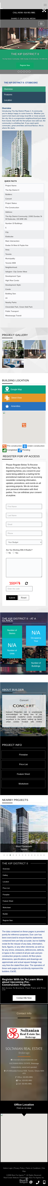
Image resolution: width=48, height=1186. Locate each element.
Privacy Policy (19, 1168)
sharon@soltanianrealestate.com (25, 1060)
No (10, 553)
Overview (8, 89)
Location (8, 100)
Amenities (15, 406)
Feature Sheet (23, 774)
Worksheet (23, 784)
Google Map (16, 389)
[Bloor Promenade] (24, 828)
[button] (24, 425)
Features (8, 94)
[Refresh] (26, 583)
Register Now (25, 65)
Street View (16, 398)
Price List (23, 764)
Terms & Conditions (33, 1168)
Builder (5, 914)
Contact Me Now (24, 998)
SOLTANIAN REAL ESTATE (24, 1063)
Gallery (5, 875)
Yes (16, 553)
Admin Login (7, 1168)
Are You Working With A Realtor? (19, 550)
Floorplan (23, 755)
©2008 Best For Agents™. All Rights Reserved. (24, 1175)
